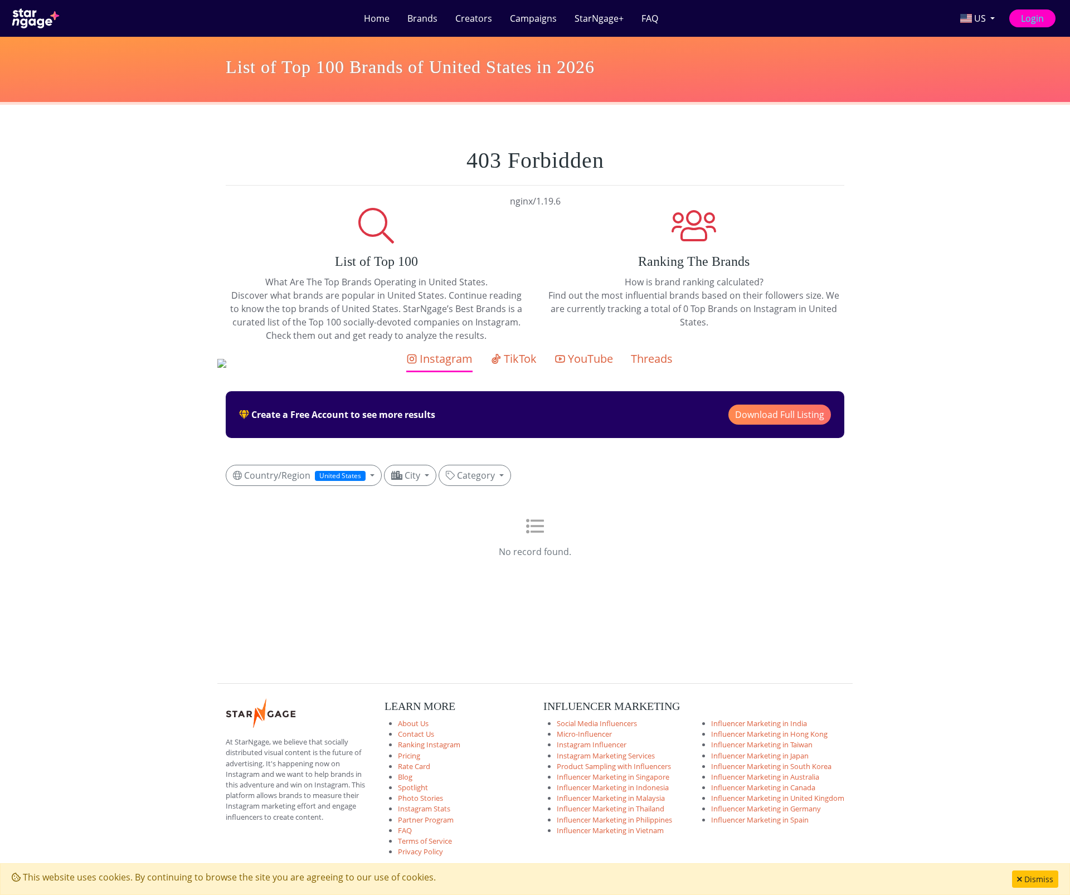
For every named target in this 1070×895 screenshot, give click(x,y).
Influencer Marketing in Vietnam (610, 830)
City (412, 475)
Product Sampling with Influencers (614, 766)
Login (1032, 18)
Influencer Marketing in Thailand (610, 809)
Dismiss (1037, 879)
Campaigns (533, 18)
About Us (413, 723)
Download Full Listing (779, 414)
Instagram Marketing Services (606, 756)
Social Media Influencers (597, 723)
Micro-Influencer (584, 734)
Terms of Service (425, 841)
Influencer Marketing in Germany (766, 809)
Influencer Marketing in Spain (760, 820)
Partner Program (426, 820)
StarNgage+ (599, 18)
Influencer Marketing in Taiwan (762, 745)
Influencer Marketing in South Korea (771, 766)
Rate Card (414, 766)
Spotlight (413, 787)
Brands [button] (422, 18)
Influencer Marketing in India (759, 723)
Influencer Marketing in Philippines (614, 820)
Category (476, 475)
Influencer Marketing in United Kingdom (777, 798)
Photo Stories (420, 798)
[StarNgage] (35, 18)
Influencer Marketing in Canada (763, 787)
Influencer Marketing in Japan (760, 756)
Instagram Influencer (591, 745)
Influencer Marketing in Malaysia (611, 798)
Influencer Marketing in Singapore (613, 777)
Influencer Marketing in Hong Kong (769, 734)
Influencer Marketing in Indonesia (613, 787)
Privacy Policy (420, 852)
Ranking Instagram (429, 745)
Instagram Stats (424, 809)
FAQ (649, 18)
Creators (473, 18)
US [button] (980, 18)
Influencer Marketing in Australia (765, 777)
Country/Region (301, 475)
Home (377, 18)
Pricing (409, 756)
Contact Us (416, 734)
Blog (405, 777)
